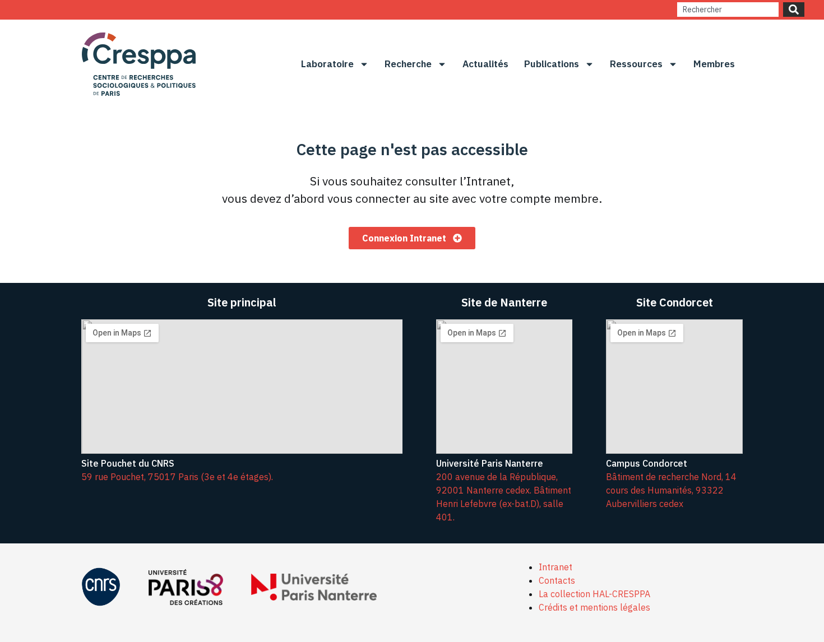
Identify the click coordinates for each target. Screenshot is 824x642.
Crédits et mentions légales (594, 607)
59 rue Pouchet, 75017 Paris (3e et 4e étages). (177, 476)
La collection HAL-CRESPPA (594, 593)
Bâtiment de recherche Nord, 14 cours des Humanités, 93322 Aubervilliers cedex (671, 490)
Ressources (636, 64)
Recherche (408, 64)
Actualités (485, 64)
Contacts (557, 580)
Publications (551, 64)
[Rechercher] (793, 9)
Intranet (555, 567)
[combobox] (728, 9)
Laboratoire (327, 64)
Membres (714, 64)
